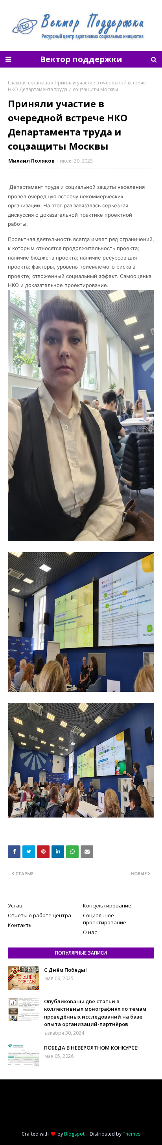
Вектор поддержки (81, 59)
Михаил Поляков (31, 160)
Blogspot (74, 1133)
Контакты (20, 925)
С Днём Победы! (65, 969)
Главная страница (29, 82)
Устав (15, 905)
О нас (90, 932)
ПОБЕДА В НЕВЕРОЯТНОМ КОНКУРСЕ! (91, 1047)
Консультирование (107, 905)
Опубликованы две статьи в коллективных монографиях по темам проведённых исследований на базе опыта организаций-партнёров (95, 1013)
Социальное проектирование (104, 919)
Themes (131, 1133)
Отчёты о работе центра (39, 915)
